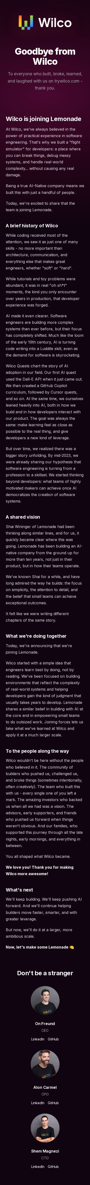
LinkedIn (37, 1039)
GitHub (53, 1039)
